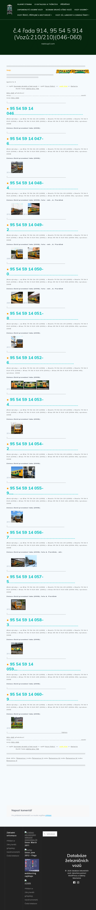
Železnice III (54, 758)
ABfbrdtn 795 (32, 89)
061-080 (15, 98)
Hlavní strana (24, 4)
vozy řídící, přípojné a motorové (34, 15)
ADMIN (28, 883)
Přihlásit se (11, 841)
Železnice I (22, 758)
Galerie (74, 86)
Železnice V (12, 761)
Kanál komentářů (13, 852)
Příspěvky (65, 4)
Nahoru (64, 732)
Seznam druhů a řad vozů (59, 10)
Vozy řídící (50, 86)
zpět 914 (63, 86)
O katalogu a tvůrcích (46, 4)
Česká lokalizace (13, 856)
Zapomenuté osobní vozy (30, 10)
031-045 (10, 93)
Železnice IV (72, 758)
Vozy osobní (80, 10)
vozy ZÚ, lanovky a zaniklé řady (71, 15)
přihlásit (48, 815)
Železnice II (37, 758)
